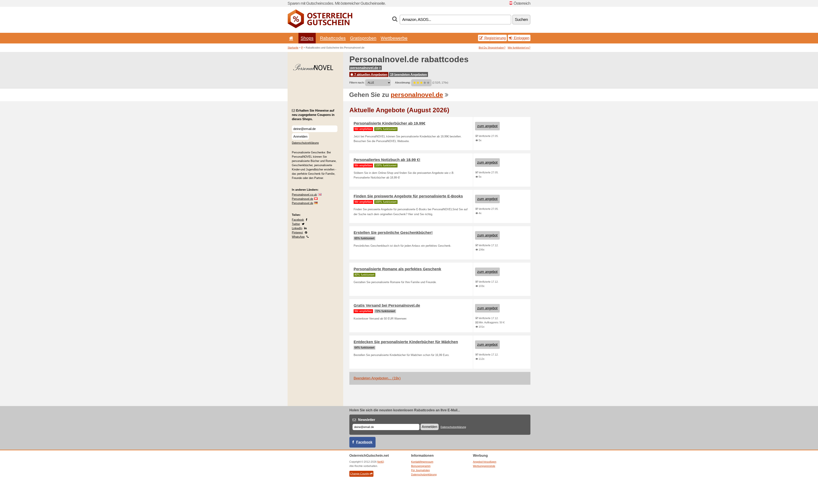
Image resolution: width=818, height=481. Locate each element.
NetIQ (380, 461)
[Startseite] (290, 38)
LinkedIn (297, 228)
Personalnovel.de (302, 198)
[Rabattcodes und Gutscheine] (320, 27)
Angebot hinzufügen (484, 461)
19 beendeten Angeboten (408, 74)
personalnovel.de (364, 68)
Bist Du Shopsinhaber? (492, 47)
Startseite (293, 47)
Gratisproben (363, 38)
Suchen (521, 19)
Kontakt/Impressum (422, 461)
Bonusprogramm (421, 466)
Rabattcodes (333, 38)
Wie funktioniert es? (519, 47)
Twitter (296, 224)
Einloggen (521, 38)
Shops (307, 38)
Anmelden (300, 136)
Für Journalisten (420, 470)
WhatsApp (298, 236)
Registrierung (494, 38)
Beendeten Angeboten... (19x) (377, 378)
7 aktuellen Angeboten (370, 74)
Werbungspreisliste (484, 466)
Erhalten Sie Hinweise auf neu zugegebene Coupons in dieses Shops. (313, 115)
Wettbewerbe (394, 38)
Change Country (359, 473)
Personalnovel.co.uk (304, 194)
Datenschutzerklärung (305, 142)
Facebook (298, 219)
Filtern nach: (356, 82)
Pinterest (297, 232)
